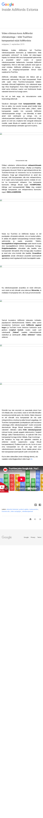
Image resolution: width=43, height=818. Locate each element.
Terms (39, 537)
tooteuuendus (33, 509)
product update (24, 509)
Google (26, 537)
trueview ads (6, 511)
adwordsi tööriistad (13, 509)
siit (31, 459)
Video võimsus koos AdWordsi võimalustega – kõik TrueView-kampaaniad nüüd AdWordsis (17, 37)
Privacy (33, 537)
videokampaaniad (27, 511)
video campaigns (16, 511)
